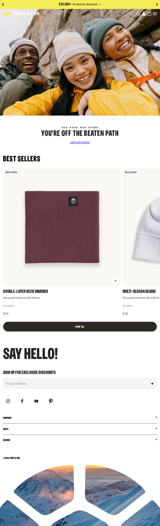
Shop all (80, 326)
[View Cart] (149, 13)
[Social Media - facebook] (22, 401)
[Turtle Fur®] (21, 14)
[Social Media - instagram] (8, 401)
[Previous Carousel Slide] (3, 4)
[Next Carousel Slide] (157, 4)
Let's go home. (80, 142)
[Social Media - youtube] (36, 401)
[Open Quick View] (115, 280)
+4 (50, 306)
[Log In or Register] (144, 13)
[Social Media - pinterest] (50, 401)
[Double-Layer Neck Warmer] (62, 227)
